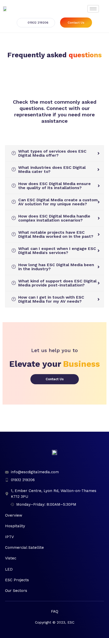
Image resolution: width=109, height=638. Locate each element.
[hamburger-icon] (93, 8)
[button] (36, 22)
